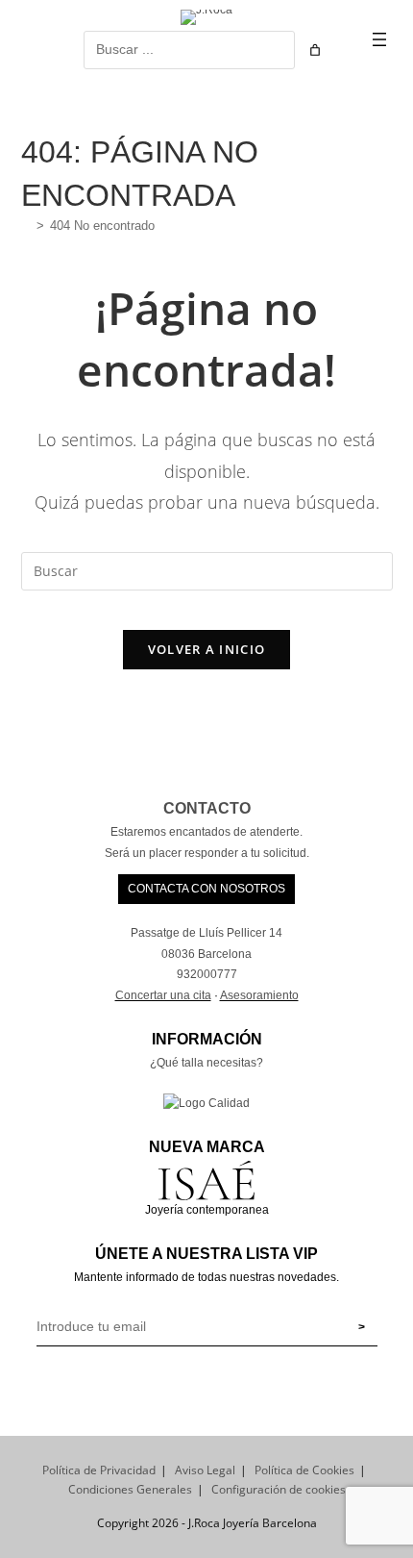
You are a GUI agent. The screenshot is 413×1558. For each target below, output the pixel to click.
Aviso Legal (205, 1470)
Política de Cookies (304, 1470)
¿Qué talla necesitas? (206, 1062)
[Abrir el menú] (379, 39)
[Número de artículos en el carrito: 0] (315, 50)
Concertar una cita (163, 995)
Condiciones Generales (130, 1489)
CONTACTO (207, 808)
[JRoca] (26, 225)
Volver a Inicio (207, 649)
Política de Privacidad (99, 1470)
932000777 (207, 974)
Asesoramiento (259, 995)
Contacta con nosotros (206, 888)
